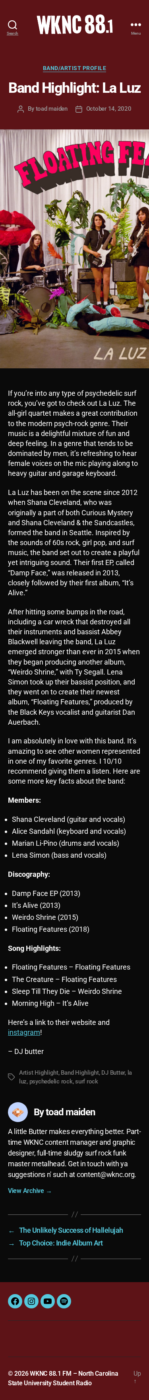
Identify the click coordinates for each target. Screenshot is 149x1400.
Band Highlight (80, 1072)
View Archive (30, 1191)
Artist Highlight (38, 1072)
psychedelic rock (51, 1081)
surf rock (86, 1081)
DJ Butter (113, 1072)
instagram (24, 1032)
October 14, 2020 (109, 108)
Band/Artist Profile (74, 68)
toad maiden (52, 108)
